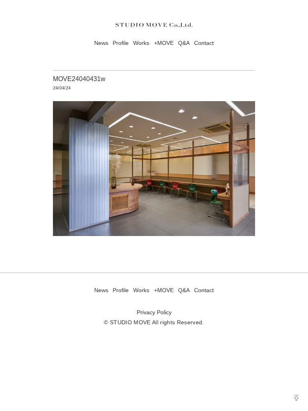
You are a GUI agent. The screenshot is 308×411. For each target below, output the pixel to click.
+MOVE (164, 43)
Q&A (184, 43)
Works (141, 43)
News (101, 43)
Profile (121, 43)
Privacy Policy (154, 312)
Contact (204, 43)
